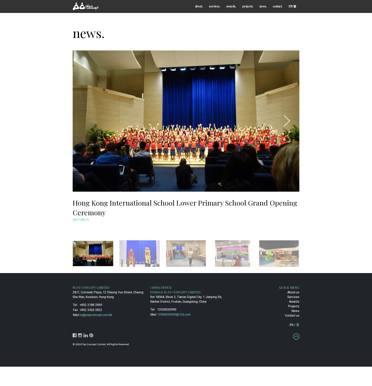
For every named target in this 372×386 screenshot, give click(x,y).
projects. (247, 6)
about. (199, 6)
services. (214, 6)
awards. (231, 6)
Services (293, 297)
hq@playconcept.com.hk (96, 315)
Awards (294, 301)
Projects (293, 306)
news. (263, 6)
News (295, 311)
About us (293, 292)
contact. (277, 6)
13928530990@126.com (174, 314)
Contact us (292, 315)
